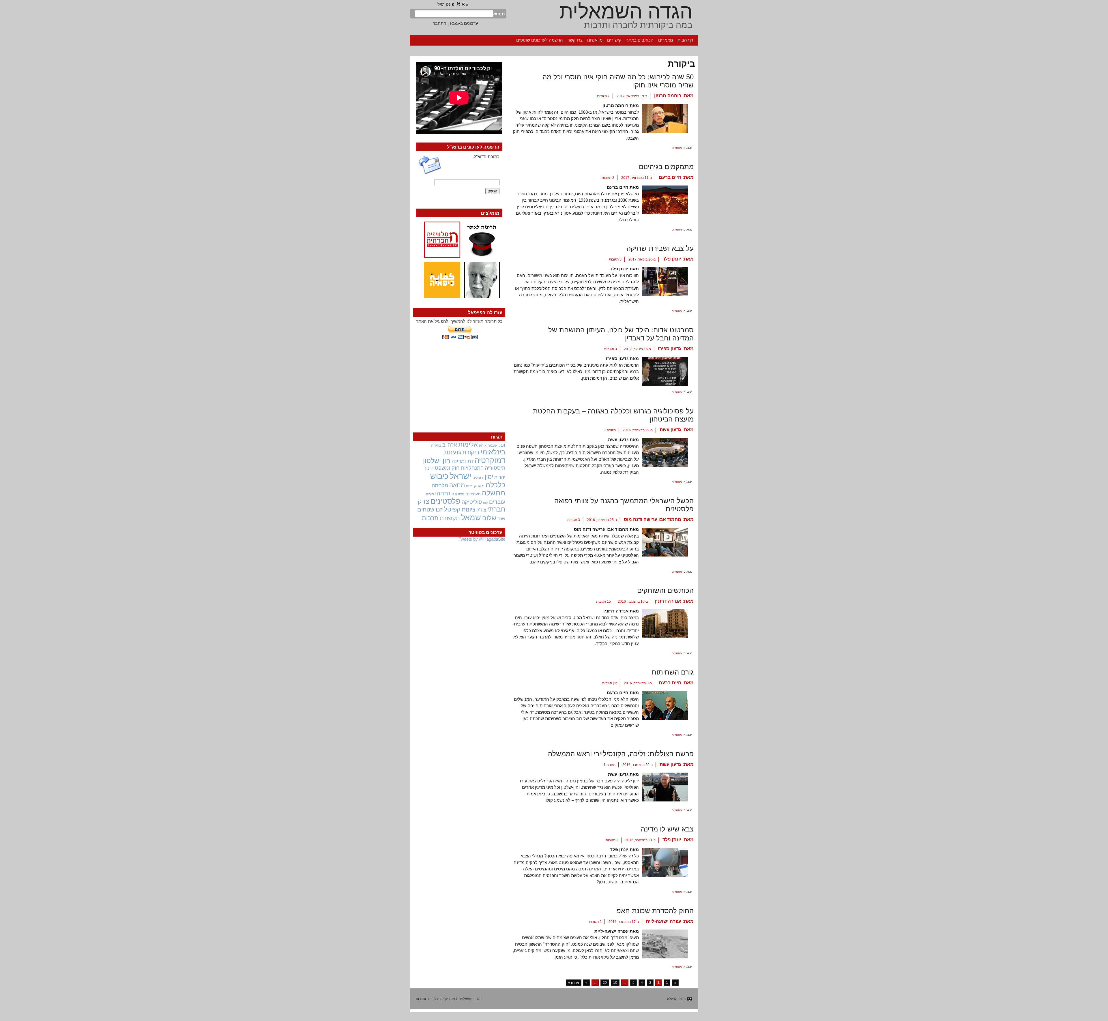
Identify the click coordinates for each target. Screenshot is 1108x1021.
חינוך (429, 468)
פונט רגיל (445, 4)
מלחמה (440, 485)
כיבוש (439, 476)
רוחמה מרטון (667, 95)
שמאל (471, 517)
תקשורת (450, 518)
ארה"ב (449, 444)
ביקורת (471, 452)
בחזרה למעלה (676, 999)
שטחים (426, 509)
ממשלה (493, 493)
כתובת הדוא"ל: (486, 156)
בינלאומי (493, 452)
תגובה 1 (610, 430)
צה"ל (481, 509)
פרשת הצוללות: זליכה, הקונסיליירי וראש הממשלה (621, 754)
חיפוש (499, 13)
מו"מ (469, 486)
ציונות (469, 509)
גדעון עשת (670, 429)
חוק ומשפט (447, 468)
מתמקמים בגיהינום (666, 167)
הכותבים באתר (640, 40)
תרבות (430, 518)
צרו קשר (575, 40)
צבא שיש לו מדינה (667, 829)
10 (615, 983)
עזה (485, 502)
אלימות (468, 444)
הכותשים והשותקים (665, 590)
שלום (489, 518)
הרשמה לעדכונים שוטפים (539, 40)
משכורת (458, 494)
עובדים (497, 502)
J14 (502, 445)
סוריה (430, 494)
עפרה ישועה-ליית (663, 921)
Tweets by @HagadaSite (481, 539)
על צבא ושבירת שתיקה (660, 248)
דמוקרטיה (490, 460)
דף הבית (685, 40)
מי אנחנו (594, 40)
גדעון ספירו (669, 348)
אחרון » (573, 983)
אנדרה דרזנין (668, 601)
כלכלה (495, 485)
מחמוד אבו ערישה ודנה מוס (652, 519)
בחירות (436, 445)
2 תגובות (612, 840)
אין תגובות (609, 683)
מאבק (479, 486)
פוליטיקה (472, 502)
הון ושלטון (436, 460)
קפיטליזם (448, 509)
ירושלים (478, 478)
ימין (489, 476)
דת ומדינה (462, 461)
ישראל (460, 476)
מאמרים (665, 40)
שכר (501, 518)
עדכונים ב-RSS (464, 23)
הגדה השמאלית (625, 11)
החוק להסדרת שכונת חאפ (655, 911)
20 (605, 983)
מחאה (457, 485)
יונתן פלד (671, 258)
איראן (482, 445)
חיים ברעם (670, 177)
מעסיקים (473, 494)
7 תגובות (603, 96)
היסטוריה (495, 468)
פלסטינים (446, 501)
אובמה (492, 445)
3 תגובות (608, 178)
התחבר (439, 23)
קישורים (614, 40)
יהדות (499, 477)
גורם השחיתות (673, 672)
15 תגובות (603, 602)
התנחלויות (472, 468)
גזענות (452, 452)
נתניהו (442, 493)
